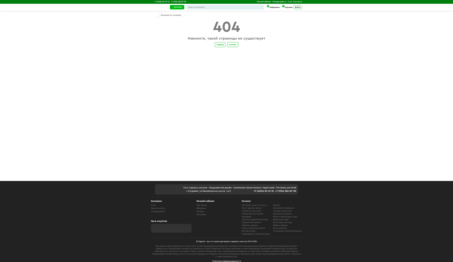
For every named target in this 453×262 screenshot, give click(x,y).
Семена (276, 205)
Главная (220, 45)
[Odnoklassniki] (168, 228)
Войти (297, 7)
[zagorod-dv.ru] (159, 7)
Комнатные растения (251, 211)
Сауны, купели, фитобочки (253, 228)
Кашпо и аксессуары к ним (285, 217)
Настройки (201, 214)
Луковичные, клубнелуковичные (287, 231)
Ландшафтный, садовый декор (256, 234)
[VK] (174, 228)
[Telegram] (187, 228)
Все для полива (248, 231)
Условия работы (279, 2)
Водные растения (280, 219)
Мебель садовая (280, 225)
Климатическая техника (252, 214)
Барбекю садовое (250, 225)
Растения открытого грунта (254, 205)
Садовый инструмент (251, 222)
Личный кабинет (264, 2)
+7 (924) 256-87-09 (178, 2)
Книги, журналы (280, 228)
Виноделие (246, 217)
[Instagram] (161, 228)
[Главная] (154, 15)
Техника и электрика (282, 211)
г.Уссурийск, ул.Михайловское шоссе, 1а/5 (208, 191)
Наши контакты (158, 208)
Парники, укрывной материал (255, 219)
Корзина (200, 211)
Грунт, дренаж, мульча (252, 208)
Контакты (297, 2)
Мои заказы (201, 205)
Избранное (201, 208)
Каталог (233, 45)
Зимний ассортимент (282, 214)
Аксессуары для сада (282, 222)
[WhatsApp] (180, 228)
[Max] (155, 228)
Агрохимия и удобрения (283, 208)
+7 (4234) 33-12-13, (162, 2)
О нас (290, 2)
